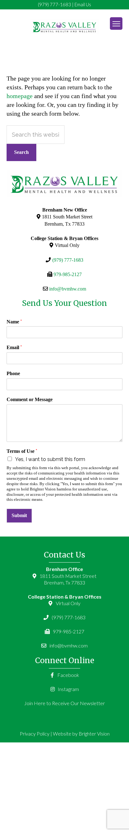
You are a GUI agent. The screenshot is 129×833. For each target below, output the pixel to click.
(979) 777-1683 (54, 4)
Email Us (83, 4)
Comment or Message (30, 399)
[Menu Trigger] (116, 23)
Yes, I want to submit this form (50, 459)
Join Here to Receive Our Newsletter (64, 703)
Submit (19, 515)
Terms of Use (22, 451)
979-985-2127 (68, 274)
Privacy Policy (34, 733)
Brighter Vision (94, 733)
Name (14, 322)
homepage (20, 95)
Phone (13, 373)
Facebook (67, 675)
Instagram (68, 689)
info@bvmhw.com (67, 288)
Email (14, 347)
